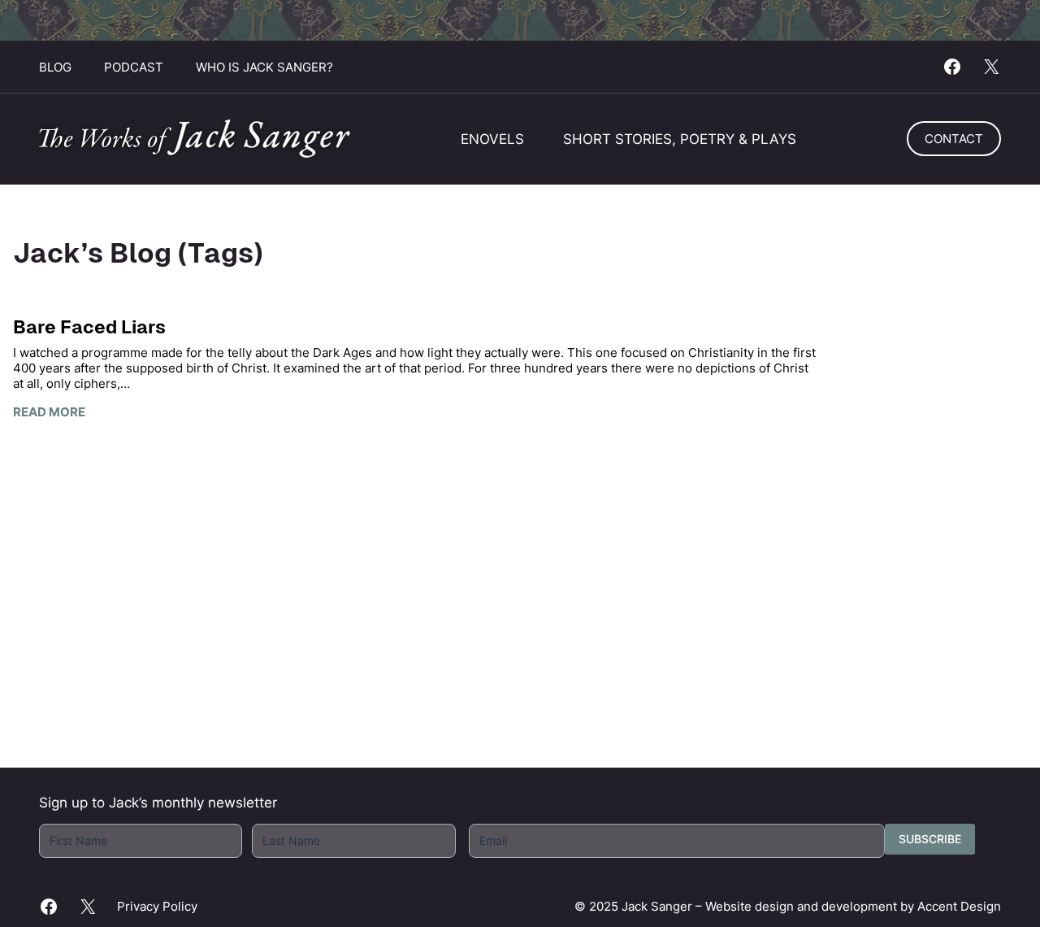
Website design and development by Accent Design (853, 906)
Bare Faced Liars (89, 326)
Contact (954, 138)
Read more (49, 412)
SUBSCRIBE (930, 839)
